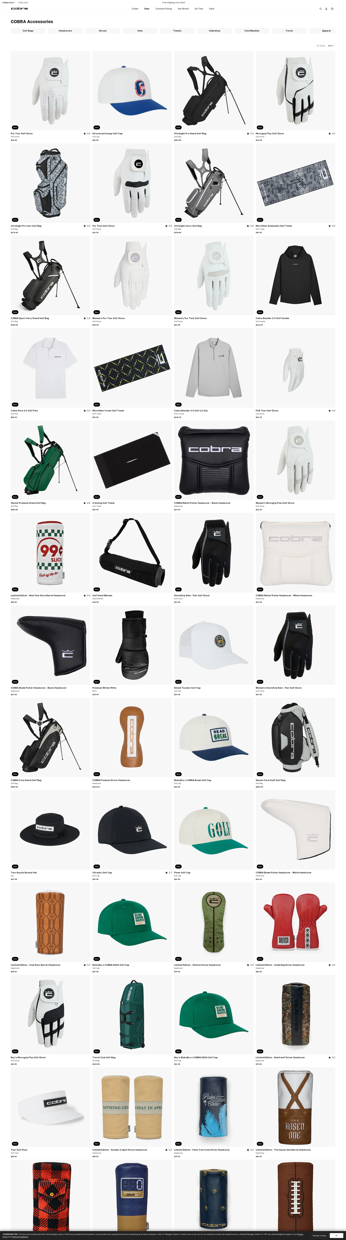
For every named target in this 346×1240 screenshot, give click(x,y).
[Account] (326, 9)
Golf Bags (28, 30)
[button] (163, 9)
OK (336, 1235)
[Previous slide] (15, 91)
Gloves (103, 30)
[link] (135, 9)
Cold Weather (252, 30)
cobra (8, 2)
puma (23, 2)
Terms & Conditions (20, 1237)
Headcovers (65, 30)
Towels (177, 30)
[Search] (321, 9)
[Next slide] (86, 91)
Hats (140, 30)
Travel (289, 30)
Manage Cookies (319, 1235)
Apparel (326, 30)
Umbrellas (214, 30)
